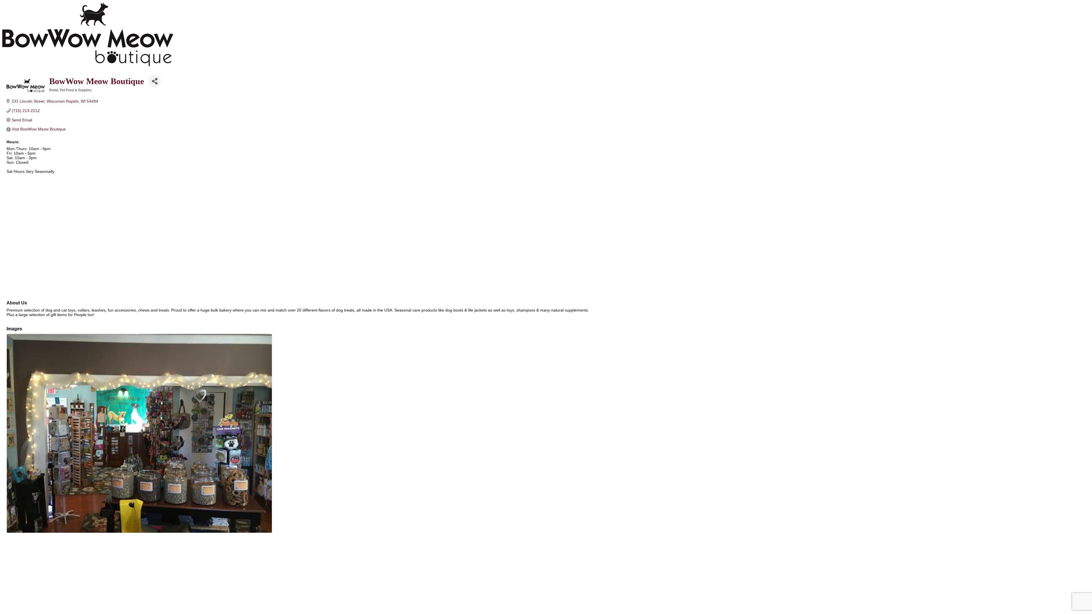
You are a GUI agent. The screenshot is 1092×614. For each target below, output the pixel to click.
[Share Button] (154, 81)
